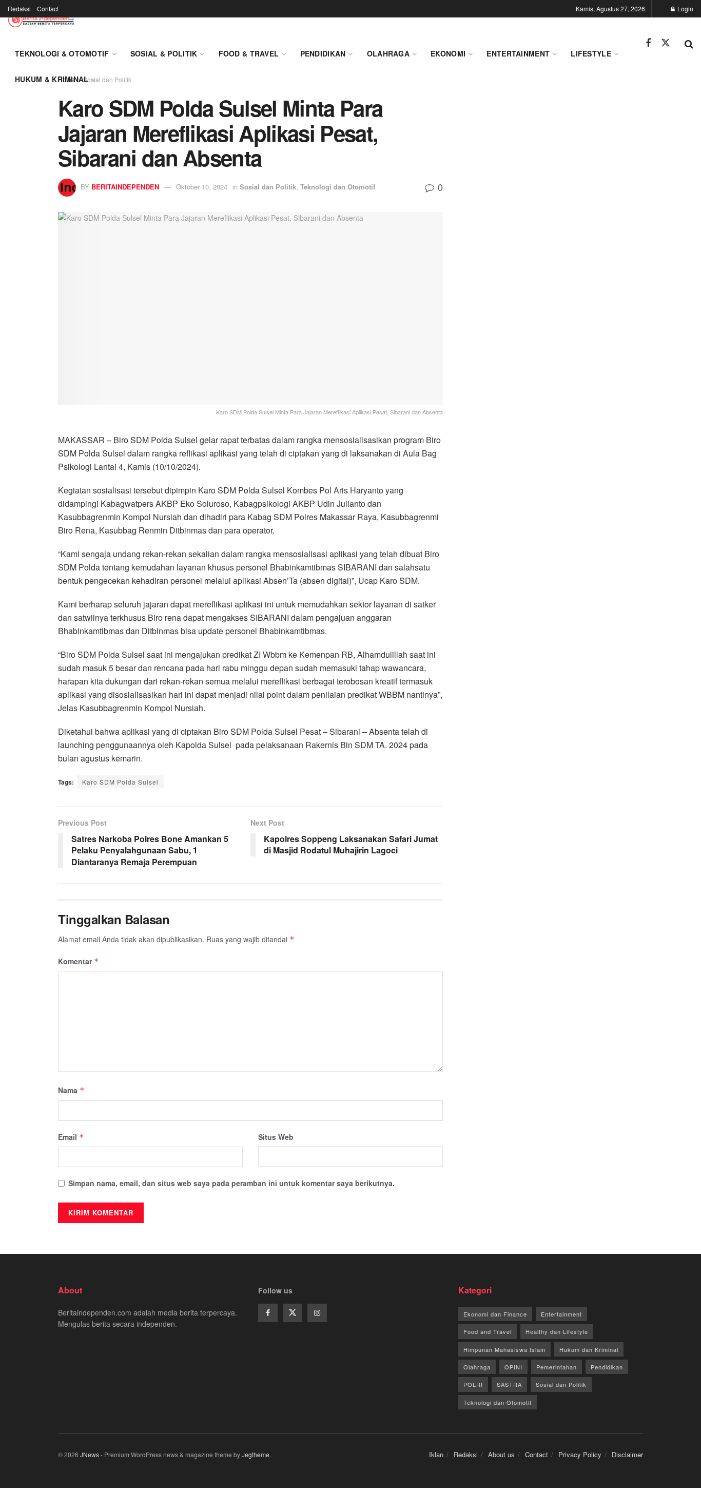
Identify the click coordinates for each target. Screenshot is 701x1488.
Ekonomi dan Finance (495, 1314)
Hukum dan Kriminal (588, 1349)
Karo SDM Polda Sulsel (120, 781)
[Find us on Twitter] (665, 43)
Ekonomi (448, 53)
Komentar (78, 961)
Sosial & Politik (163, 53)
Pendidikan (323, 53)
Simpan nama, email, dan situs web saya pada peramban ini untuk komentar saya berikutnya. (231, 1183)
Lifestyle (591, 53)
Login (684, 8)
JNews (89, 1454)
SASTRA (509, 1384)
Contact (48, 8)
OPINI (513, 1367)
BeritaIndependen (125, 187)
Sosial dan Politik (268, 187)
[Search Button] (689, 43)
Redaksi (19, 8)
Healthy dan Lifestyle (556, 1331)
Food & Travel (249, 53)
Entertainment (518, 53)
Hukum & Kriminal (51, 79)
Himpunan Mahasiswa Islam (504, 1349)
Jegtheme (255, 1454)
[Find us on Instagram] (317, 1313)
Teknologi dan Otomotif (337, 187)
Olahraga (388, 53)
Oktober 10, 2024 (201, 187)
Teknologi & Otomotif (62, 53)
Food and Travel (487, 1331)
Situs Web (276, 1137)
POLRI (473, 1384)
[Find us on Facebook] (648, 43)
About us (501, 1454)
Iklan (436, 1454)
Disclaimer (627, 1454)
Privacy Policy (579, 1454)
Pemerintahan (556, 1367)
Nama (71, 1090)
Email (71, 1137)
